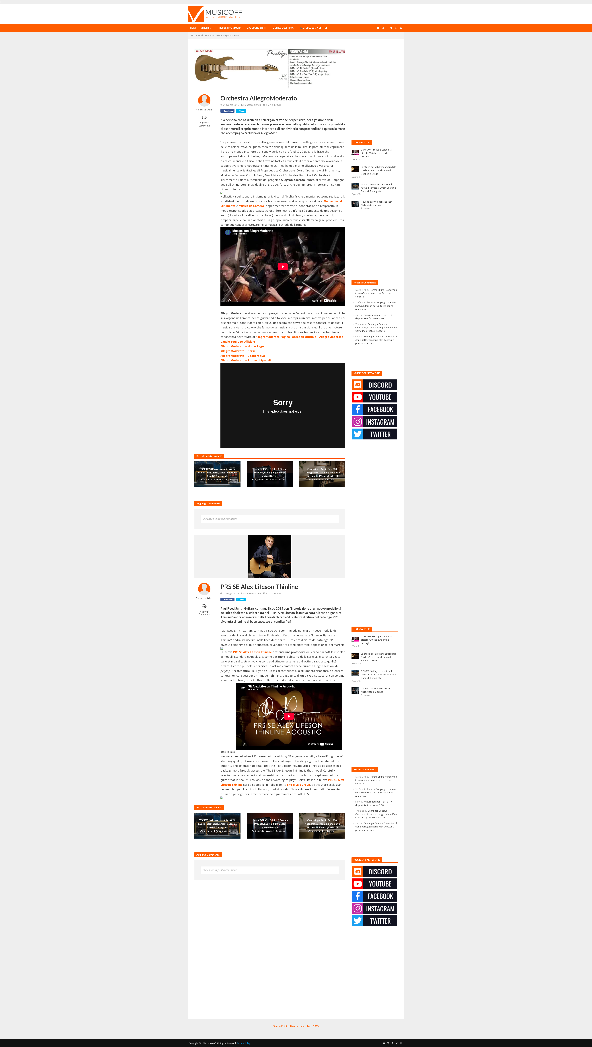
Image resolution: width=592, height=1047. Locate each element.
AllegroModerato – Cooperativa (242, 356)
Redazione (329, 479)
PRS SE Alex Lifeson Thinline (252, 652)
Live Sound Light (257, 27)
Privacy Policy (243, 1043)
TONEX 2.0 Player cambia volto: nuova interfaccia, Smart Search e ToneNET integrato (217, 472)
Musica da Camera (251, 206)
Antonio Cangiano (224, 479)
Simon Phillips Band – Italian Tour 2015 (296, 1026)
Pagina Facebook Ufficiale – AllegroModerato (311, 337)
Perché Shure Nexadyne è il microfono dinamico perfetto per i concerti (376, 293)
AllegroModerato (268, 337)
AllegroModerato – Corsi (237, 351)
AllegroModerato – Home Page (242, 346)
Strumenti (207, 27)
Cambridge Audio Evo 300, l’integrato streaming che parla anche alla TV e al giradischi (322, 472)
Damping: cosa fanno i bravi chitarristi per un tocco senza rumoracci (376, 306)
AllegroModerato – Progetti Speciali (245, 360)
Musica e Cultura (283, 27)
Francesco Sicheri (204, 109)
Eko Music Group (298, 784)
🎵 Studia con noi (310, 27)
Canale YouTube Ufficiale (237, 341)
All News (204, 35)
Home (193, 27)
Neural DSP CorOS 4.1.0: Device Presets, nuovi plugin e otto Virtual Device (270, 472)
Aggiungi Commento (204, 124)
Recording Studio (230, 27)
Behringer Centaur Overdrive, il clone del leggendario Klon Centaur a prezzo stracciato (376, 327)
